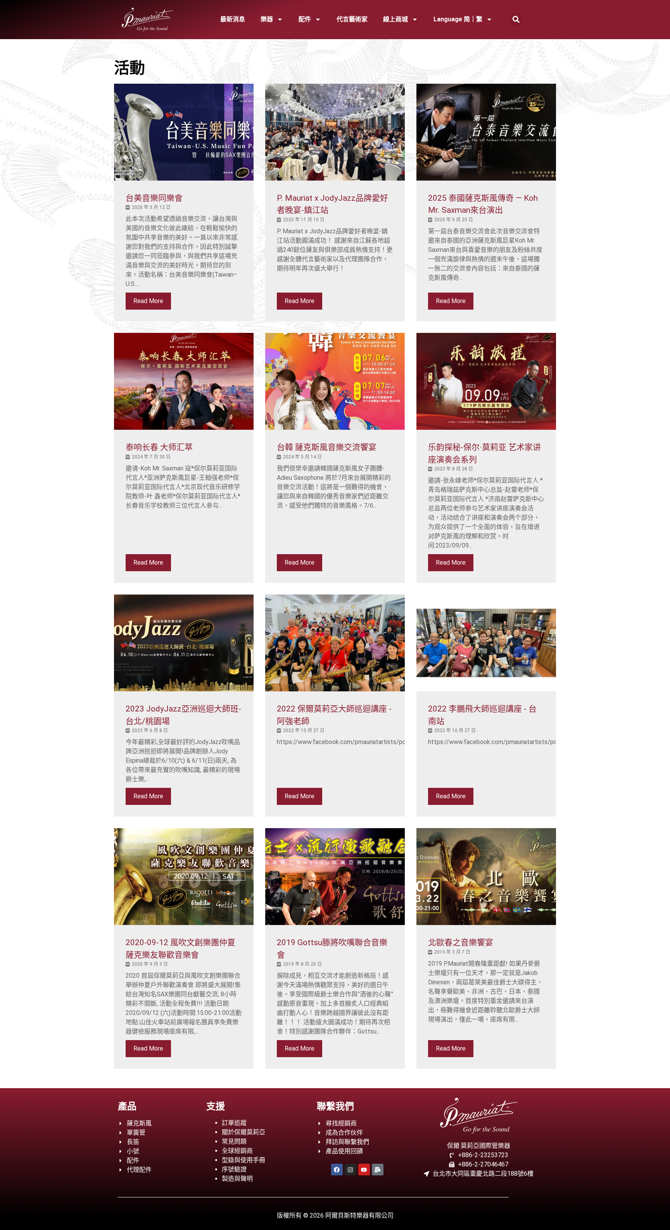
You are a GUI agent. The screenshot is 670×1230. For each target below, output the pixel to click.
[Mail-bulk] (377, 1169)
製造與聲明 (237, 1178)
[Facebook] (337, 1169)
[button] (516, 19)
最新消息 (232, 19)
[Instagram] (350, 1169)
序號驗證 (234, 1169)
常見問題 (234, 1141)
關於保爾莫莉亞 (243, 1132)
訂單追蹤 (234, 1123)
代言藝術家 (352, 19)
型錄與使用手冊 (243, 1160)
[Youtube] (364, 1169)
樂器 (267, 19)
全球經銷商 (237, 1150)
